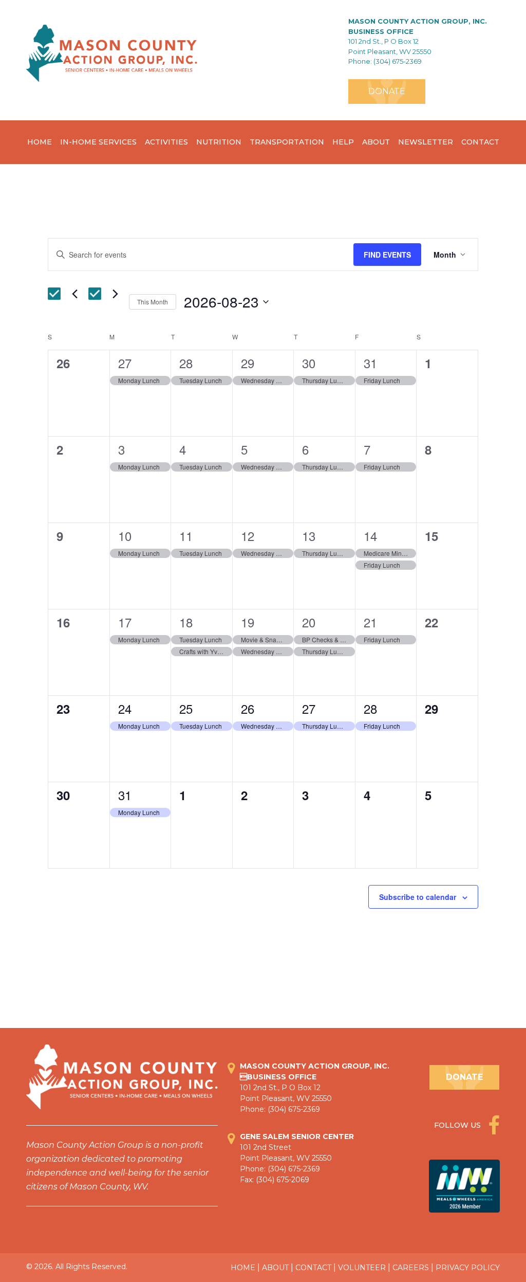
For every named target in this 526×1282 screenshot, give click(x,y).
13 (308, 536)
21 (370, 622)
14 (370, 536)
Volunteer (362, 1267)
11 (186, 536)
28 (186, 363)
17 (125, 622)
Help (343, 142)
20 (308, 622)
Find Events (387, 254)
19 (247, 622)
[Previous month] (74, 293)
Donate (386, 91)
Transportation (287, 142)
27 (125, 363)
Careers (410, 1267)
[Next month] (115, 293)
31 (370, 363)
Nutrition (218, 142)
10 (125, 536)
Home (39, 142)
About (376, 142)
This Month (152, 301)
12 (247, 536)
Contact (480, 142)
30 (308, 363)
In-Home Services (98, 142)
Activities (166, 142)
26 (247, 708)
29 (247, 363)
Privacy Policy (468, 1267)
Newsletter (425, 142)
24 (125, 708)
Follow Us (458, 1125)
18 (186, 622)
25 (186, 708)
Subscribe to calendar (417, 897)
